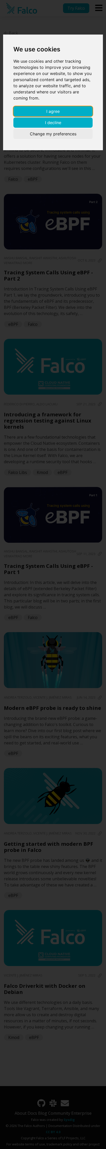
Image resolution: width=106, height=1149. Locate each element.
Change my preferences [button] (53, 133)
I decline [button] (53, 122)
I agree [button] (53, 111)
